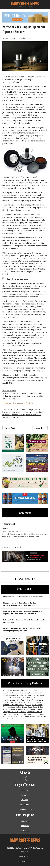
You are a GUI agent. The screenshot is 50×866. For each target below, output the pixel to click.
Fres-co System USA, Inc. (12, 697)
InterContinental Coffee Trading (14, 700)
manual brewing (18, 414)
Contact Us (24, 795)
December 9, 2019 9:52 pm (11, 531)
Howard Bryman (9, 38)
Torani (41, 714)
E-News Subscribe (25, 578)
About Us (24, 790)
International (18, 403)
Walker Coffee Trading (38, 716)
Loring (26, 702)
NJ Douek (28, 705)
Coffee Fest (24, 693)
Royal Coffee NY (9, 709)
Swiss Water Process (11, 714)
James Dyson (38, 412)
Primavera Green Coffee (12, 707)
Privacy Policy (24, 856)
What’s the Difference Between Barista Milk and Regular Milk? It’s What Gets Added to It (22, 612)
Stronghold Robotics (10, 712)
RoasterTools (27, 707)
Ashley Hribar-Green (16, 409)
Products (29, 403)
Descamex (40, 695)
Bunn (35, 690)
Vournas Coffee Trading (20, 716)
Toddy (36, 714)
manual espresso (33, 414)
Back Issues (25, 830)
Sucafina (22, 712)
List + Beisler (18, 702)
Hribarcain (18, 100)
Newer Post (40, 428)
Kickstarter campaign (31, 207)
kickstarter (6, 414)
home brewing (17, 412)
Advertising (24, 804)
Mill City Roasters (36, 702)
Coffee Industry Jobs (24, 809)
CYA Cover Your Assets (17, 695)
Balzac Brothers (26, 690)
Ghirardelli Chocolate (30, 697)
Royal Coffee (38, 707)
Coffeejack (30, 409)
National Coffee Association (13, 705)
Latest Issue (25, 821)
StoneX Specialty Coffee (33, 709)
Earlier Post (10, 428)
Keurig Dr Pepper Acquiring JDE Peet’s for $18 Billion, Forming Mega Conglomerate (24, 629)
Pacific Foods (37, 705)
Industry (7, 403)
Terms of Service (24, 861)
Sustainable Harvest (34, 712)
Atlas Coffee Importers (11, 690)
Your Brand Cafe (9, 719)
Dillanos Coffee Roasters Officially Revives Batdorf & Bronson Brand (24, 621)
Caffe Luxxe (14, 693)
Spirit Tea (19, 709)
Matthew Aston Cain (10, 417)
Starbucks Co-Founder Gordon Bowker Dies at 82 (23, 597)
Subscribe (24, 800)
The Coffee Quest (26, 714)
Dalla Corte (31, 695)
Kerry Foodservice (34, 700)
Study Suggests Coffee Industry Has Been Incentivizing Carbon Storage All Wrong (20, 604)
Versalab (6, 716)
